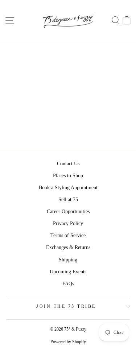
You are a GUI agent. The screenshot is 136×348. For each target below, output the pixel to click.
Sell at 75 (68, 199)
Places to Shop (68, 175)
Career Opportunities (68, 211)
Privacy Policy (68, 223)
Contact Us (68, 163)
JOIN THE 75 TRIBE (66, 306)
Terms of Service (68, 235)
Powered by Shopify (68, 341)
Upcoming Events (68, 271)
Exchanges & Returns (68, 247)
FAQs (68, 283)
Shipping (68, 259)
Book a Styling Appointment (68, 187)
